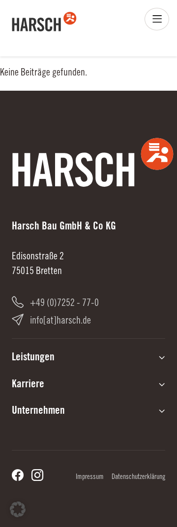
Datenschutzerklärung (138, 477)
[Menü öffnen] (157, 19)
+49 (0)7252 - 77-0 (64, 304)
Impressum (90, 477)
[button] (17, 509)
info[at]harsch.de (60, 321)
